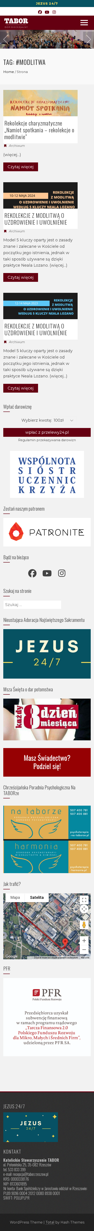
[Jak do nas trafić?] (47, 1127)
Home (8, 72)
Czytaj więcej (21, 166)
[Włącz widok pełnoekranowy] (84, 900)
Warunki (85, 957)
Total (49, 1222)
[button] (65, 942)
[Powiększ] (84, 940)
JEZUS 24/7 (47, 3)
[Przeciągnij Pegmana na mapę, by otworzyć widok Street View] (84, 924)
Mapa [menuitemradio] (15, 897)
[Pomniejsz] (84, 949)
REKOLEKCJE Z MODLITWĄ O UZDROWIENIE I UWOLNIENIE (35, 218)
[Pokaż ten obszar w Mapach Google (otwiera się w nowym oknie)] (11, 956)
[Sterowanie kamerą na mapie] (84, 909)
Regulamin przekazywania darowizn (47, 440)
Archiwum (17, 146)
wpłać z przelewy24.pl (47, 432)
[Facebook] (40, 12)
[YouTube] (47, 12)
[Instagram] (54, 12)
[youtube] (47, 573)
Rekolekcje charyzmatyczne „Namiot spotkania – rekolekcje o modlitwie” (39, 130)
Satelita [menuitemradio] (37, 897)
